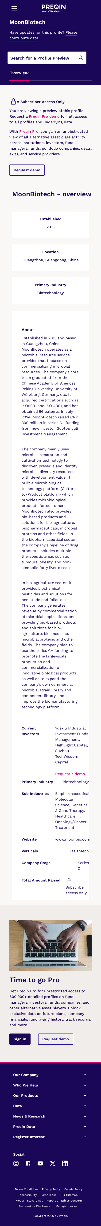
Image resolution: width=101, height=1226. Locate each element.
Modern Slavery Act (29, 1200)
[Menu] (14, 8)
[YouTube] (40, 1163)
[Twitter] (52, 1163)
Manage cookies (66, 1206)
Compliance (48, 1195)
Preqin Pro (28, 131)
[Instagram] (16, 1163)
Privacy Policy (51, 1189)
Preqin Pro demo (44, 116)
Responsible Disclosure (34, 1206)
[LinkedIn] (65, 1163)
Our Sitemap (69, 1195)
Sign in (20, 1039)
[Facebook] (28, 1163)
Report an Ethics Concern (64, 1200)
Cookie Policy (73, 1189)
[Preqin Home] (54, 8)
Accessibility (28, 1195)
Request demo (27, 170)
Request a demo (70, 774)
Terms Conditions (26, 1189)
